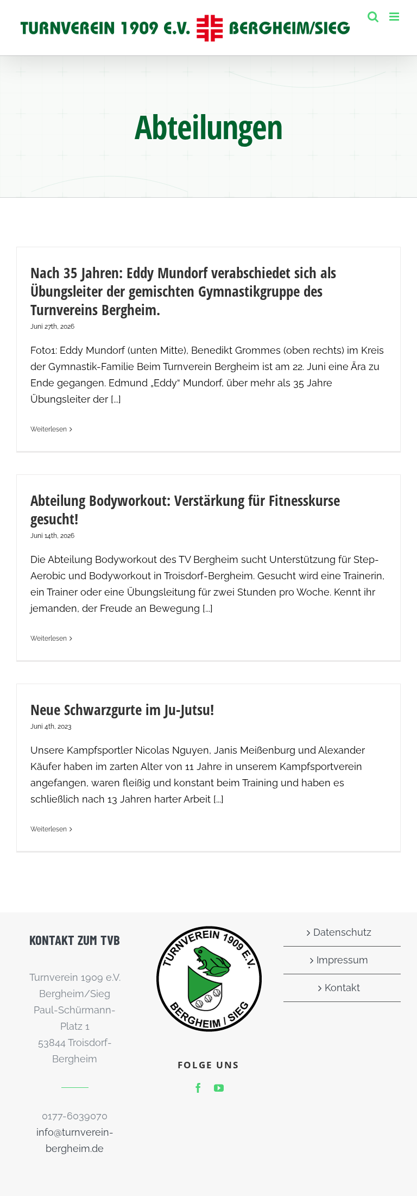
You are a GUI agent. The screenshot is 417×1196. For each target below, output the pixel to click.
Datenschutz (342, 932)
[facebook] (198, 1088)
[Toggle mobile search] (373, 16)
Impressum (342, 960)
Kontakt (342, 987)
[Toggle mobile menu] (395, 16)
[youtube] (219, 1088)
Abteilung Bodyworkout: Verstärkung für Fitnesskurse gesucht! (185, 509)
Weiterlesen (48, 429)
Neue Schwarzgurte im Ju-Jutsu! (122, 709)
